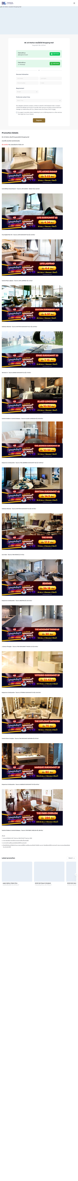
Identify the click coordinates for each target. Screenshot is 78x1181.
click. (54, 109)
